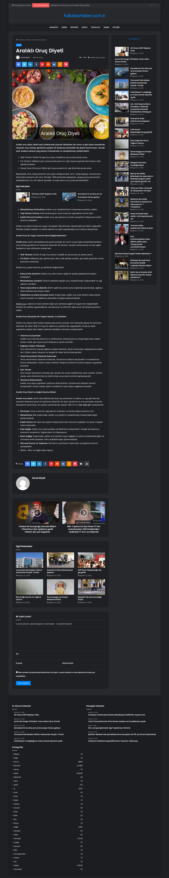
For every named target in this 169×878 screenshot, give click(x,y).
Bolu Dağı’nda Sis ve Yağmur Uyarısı (28, 598)
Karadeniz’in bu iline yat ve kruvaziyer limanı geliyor (70, 5)
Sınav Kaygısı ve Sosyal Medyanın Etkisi (57, 598)
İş (14, 789)
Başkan (16, 754)
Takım (16, 835)
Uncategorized (19, 854)
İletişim (116, 27)
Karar (16, 796)
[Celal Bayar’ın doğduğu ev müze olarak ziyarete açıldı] (122, 95)
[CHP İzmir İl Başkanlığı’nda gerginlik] (91, 560)
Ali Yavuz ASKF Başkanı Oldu (44, 194)
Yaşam (106, 27)
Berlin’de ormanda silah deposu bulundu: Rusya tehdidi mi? (141, 275)
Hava (16, 781)
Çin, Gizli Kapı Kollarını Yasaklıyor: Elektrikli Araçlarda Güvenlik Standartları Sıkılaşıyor (140, 108)
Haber (64, 27)
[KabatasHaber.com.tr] (84, 16)
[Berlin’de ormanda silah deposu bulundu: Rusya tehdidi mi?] (122, 275)
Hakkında (17, 777)
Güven (16, 769)
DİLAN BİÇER (25, 57)
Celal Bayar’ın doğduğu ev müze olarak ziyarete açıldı (141, 95)
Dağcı (16, 758)
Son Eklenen (134, 39)
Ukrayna (17, 846)
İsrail (15, 792)
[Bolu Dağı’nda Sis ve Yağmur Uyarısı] (29, 587)
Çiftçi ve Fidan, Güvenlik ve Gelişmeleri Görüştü (141, 189)
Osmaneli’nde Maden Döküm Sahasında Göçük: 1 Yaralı (29, 571)
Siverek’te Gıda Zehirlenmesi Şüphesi (60, 571)
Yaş (15, 862)
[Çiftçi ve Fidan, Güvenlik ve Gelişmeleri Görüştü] (122, 191)
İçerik (16, 785)
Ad (17, 654)
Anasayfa (53, 27)
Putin (16, 812)
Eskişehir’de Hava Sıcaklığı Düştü (89, 598)
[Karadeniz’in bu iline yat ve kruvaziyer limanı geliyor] (69, 197)
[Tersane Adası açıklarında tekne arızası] (122, 229)
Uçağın (16, 842)
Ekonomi (74, 27)
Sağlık (84, 27)
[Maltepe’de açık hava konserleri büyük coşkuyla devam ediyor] (122, 263)
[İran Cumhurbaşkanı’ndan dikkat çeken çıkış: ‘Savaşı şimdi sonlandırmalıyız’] (122, 240)
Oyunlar (17, 808)
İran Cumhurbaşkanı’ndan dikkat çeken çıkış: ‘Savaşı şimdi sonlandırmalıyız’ (140, 241)
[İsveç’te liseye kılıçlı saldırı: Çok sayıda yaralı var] (122, 217)
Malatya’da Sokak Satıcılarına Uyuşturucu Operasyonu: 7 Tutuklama (141, 203)
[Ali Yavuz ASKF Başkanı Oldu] (23, 197)
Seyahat (17, 831)
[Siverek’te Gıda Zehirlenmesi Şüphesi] (60, 560)
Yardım (16, 858)
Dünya (16, 762)
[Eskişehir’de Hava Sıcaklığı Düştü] (91, 587)
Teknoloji (95, 27)
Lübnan (17, 804)
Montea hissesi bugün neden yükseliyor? (133, 253)
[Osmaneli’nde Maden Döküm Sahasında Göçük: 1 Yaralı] (29, 560)
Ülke (15, 850)
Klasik (16, 800)
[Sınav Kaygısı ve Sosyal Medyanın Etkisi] (60, 587)
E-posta (19, 663)
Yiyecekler (18, 869)
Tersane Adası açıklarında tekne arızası (141, 226)
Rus (15, 819)
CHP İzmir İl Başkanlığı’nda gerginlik (89, 571)
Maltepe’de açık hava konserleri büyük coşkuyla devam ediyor (140, 263)
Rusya (16, 823)
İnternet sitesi (67, 663)
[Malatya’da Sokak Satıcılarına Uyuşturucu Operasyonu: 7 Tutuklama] (122, 202)
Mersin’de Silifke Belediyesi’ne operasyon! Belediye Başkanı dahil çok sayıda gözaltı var (141, 177)
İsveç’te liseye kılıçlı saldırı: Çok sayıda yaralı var (141, 216)
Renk (16, 815)
